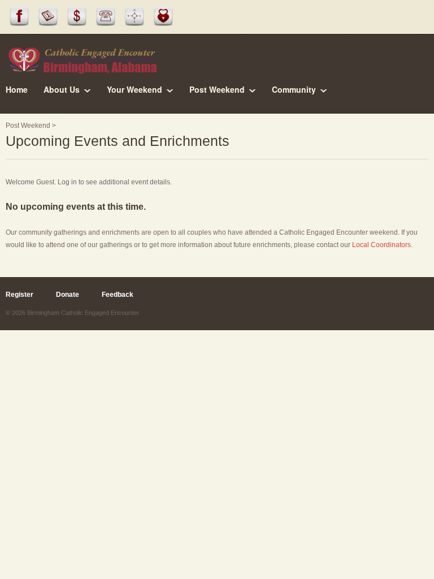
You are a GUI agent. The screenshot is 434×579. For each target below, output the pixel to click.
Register (19, 295)
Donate (67, 295)
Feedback (117, 295)
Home (17, 89)
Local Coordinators (381, 245)
